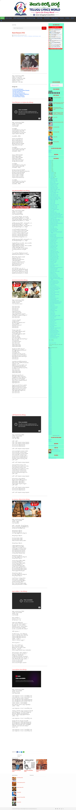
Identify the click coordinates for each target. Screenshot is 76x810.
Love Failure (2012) (53, 325)
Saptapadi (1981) (53, 250)
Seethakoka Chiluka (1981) (54, 252)
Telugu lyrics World (20, 808)
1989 (50, 395)
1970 (50, 374)
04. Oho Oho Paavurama (19, 93)
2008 (50, 415)
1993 (50, 399)
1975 (50, 380)
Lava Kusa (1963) (53, 262)
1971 (50, 376)
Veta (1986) (52, 226)
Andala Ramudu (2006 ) (54, 330)
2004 (50, 410)
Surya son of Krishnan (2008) (21, 797)
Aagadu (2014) (52, 309)
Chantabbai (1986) (53, 212)
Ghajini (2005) (55, 136)
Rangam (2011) (52, 272)
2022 (50, 165)
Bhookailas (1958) (53, 236)
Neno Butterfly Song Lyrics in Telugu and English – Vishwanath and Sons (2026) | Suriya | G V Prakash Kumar (58, 113)
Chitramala (47, 18)
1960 (50, 364)
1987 (50, 392)
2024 (50, 162)
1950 (49, 353)
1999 (50, 405)
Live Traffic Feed (55, 27)
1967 (50, 371)
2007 (50, 414)
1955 (50, 359)
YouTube (49, 152)
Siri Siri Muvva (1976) (53, 248)
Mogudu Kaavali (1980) (54, 199)
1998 (50, 404)
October (51, 174)
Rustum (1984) (52, 202)
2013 (50, 420)
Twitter (49, 151)
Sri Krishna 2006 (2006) (54, 289)
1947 (49, 350)
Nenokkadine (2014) (53, 310)
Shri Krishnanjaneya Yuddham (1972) (56, 217)
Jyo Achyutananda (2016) (54, 287)
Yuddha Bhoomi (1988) (54, 195)
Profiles (67, 18)
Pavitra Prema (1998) (53, 207)
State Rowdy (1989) (53, 228)
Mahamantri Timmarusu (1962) (55, 215)
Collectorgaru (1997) (53, 205)
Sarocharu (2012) (53, 320)
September (52, 176)
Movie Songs (8, 18)
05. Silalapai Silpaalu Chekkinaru (21, 94)
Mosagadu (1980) (53, 190)
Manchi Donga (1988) (53, 180)
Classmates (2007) (53, 299)
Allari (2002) (52, 318)
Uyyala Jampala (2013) (54, 280)
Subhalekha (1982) (53, 240)
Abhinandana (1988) (56, 141)
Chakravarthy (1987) (53, 179)
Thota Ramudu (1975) (54, 238)
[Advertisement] (29, 45)
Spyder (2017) (52, 305)
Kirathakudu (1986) (53, 185)
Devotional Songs (31, 18)
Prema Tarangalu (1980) (54, 192)
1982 (50, 387)
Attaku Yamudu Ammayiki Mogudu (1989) (56, 232)
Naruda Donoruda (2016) (54, 300)
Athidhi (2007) (52, 314)
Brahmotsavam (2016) (54, 306)
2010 (50, 417)
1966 (50, 370)
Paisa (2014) (52, 304)
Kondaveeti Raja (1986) (54, 229)
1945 (49, 348)
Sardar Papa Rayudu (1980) (55, 219)
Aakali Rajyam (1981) (53, 246)
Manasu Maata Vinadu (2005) (55, 288)
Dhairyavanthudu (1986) (54, 183)
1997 (50, 403)
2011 (50, 418)
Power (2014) (52, 321)
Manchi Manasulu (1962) (18, 33)
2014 (50, 421)
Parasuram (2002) (55, 29)
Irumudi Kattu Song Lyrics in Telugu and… (56, 38)
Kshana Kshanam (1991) (54, 298)
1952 (49, 355)
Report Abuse (50, 146)
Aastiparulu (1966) (53, 261)
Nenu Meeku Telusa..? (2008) (55, 315)
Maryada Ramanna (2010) (54, 331)
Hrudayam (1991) (53, 241)
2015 (50, 422)
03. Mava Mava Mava (18, 91)
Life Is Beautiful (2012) (54, 283)
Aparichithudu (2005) (56, 127)
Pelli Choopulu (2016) (53, 274)
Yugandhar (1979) (53, 218)
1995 (50, 401)
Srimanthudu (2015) (53, 308)
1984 (50, 389)
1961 (49, 365)
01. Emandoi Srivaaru (18, 89)
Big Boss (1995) (52, 182)
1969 (50, 373)
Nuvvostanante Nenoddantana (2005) (58, 122)
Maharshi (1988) (53, 243)
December (52, 172)
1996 (50, 402)
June (51, 340)
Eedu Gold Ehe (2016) (54, 332)
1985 (50, 390)
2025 (50, 161)
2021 (50, 166)
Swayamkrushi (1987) (53, 178)
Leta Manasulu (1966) (54, 245)
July (51, 339)
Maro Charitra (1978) (53, 337)
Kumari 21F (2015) (53, 285)
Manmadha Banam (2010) (54, 336)
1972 (50, 377)
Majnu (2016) (52, 266)
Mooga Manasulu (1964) (54, 258)
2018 (50, 170)
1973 (50, 378)
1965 (50, 369)
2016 (50, 423)
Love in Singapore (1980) (54, 209)
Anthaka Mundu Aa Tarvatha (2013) (56, 267)
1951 (49, 354)
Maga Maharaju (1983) (54, 187)
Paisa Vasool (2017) (53, 234)
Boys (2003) (52, 326)
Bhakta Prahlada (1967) (56, 47)
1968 (50, 372)
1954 (49, 358)
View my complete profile (56, 451)
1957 (50, 361)
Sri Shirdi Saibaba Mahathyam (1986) (56, 237)
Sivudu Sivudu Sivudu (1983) (55, 213)
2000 (50, 406)
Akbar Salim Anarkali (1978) (55, 220)
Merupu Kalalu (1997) (54, 242)
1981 (50, 386)
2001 (50, 407)
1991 (50, 397)
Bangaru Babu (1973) (53, 253)
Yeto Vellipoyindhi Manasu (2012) (56, 301)
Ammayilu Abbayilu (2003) (54, 291)
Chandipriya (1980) (53, 208)
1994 (50, 400)
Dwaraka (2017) (52, 296)
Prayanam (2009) (53, 316)
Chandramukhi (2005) (54, 268)
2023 (50, 163)
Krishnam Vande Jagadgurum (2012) (56, 319)
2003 (50, 409)
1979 (50, 384)
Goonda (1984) (52, 200)
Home (2, 18)
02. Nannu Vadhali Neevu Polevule (21, 90)
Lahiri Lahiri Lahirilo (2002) (54, 271)
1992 (50, 398)
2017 (50, 171)
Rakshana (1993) (53, 235)
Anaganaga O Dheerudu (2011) (55, 327)
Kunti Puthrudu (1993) (54, 276)
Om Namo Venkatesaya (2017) (21, 782)
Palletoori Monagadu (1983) (55, 189)
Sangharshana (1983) (53, 188)
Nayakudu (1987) (53, 335)
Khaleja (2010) (52, 313)
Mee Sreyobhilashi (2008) (54, 282)
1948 (49, 351)
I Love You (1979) (53, 193)
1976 (50, 381)
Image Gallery (54, 18)
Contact (62, 18)
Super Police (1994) (53, 33)
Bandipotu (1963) (53, 247)
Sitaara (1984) (52, 293)
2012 (50, 419)
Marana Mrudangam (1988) (55, 197)
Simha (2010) (52, 290)
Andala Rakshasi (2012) (54, 265)
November (52, 173)
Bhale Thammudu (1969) (54, 256)
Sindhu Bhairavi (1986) (54, 251)
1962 (50, 366)
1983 (50, 388)
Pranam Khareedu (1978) (54, 204)
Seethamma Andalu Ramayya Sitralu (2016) (56, 279)
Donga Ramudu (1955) (54, 255)
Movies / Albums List (53, 45)
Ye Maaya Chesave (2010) (54, 294)
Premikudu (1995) (53, 273)
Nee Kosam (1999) (53, 322)
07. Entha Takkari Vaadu (19, 96)
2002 (50, 408)
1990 (50, 396)
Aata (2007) (52, 263)
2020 (50, 167)
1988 (50, 394)
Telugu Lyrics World (55, 85)
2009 (50, 416)
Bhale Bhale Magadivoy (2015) (55, 303)
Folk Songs (39, 18)
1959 (49, 363)
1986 (50, 391)
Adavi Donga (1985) (53, 230)
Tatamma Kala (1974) (53, 224)
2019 (50, 168)
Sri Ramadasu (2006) (56, 131)
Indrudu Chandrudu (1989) (55, 334)
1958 (49, 362)
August (51, 177)
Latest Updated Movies (19, 18)
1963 (50, 367)
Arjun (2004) (52, 311)
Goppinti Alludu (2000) (54, 221)
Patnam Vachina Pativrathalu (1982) (56, 214)
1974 (50, 379)
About (72, 18)
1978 (50, 383)
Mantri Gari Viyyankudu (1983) (55, 198)
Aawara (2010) (55, 117)
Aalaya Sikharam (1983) (54, 194)
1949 (49, 352)
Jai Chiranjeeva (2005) (54, 225)
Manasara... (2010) (53, 329)
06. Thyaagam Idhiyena (18, 95)
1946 (49, 349)
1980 (50, 385)
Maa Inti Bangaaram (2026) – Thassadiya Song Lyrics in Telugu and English (58, 108)
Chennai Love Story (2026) (56, 97)
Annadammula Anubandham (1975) (56, 223)
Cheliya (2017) (52, 284)
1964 (50, 368)
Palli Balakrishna (55, 449)
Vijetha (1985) (52, 203)
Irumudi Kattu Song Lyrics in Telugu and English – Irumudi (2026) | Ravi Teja (58, 103)
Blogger (58, 435)
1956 (49, 360)
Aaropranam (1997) (53, 270)
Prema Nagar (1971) (53, 260)
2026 (50, 160)
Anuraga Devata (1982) (54, 257)
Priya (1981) (52, 210)
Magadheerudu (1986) (54, 184)
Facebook (50, 150)
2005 (50, 412)
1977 (50, 382)
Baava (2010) (52, 324)
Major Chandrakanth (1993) (55, 277)
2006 (50, 413)
